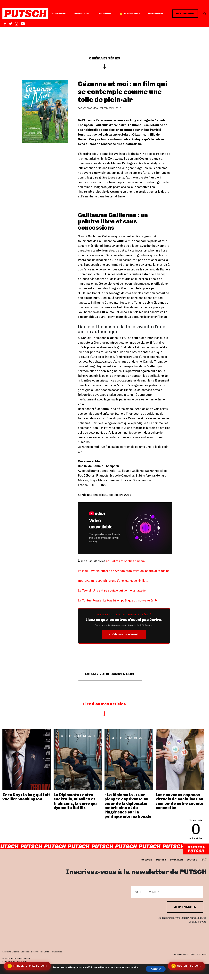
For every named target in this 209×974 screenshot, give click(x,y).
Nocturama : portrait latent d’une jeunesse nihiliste (113, 581)
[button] (205, 13)
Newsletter (155, 13)
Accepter (156, 968)
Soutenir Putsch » (186, 965)
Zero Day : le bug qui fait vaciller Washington (26, 796)
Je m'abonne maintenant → (124, 634)
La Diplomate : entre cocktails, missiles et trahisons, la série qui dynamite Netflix (75, 801)
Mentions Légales (10, 952)
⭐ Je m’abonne (129, 13)
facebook (146, 860)
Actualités (81, 13)
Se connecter (185, 13)
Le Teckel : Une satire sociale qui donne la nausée (112, 590)
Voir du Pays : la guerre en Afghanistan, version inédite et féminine (123, 571)
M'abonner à (196, 846)
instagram (176, 860)
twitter (161, 860)
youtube (192, 860)
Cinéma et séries (104, 58)
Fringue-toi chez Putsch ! (27, 965)
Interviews (58, 13)
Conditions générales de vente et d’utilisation (41, 952)
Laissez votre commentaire (110, 674)
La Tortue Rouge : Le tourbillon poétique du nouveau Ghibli (118, 600)
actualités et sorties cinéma (125, 561)
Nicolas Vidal (91, 108)
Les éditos (104, 13)
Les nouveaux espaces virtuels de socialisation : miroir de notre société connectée (179, 801)
